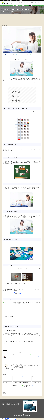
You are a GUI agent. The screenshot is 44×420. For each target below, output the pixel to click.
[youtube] (40, 0)
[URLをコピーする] (38, 54)
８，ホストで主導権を (14, 99)
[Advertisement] (22, 19)
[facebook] (38, 0)
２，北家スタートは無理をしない (15, 91)
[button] (5, 54)
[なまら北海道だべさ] (7, 2)
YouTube (31, 5)
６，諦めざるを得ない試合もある (15, 96)
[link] (11, 369)
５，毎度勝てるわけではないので (15, 95)
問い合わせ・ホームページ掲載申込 (26, 415)
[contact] (41, 0)
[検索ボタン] (41, 3)
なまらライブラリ (4, 11)
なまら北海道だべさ (6, 369)
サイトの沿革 (20, 415)
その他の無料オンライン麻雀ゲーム (16, 100)
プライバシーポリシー (16, 415)
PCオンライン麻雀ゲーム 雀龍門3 (16, 101)
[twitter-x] (39, 0)
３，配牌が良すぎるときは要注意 (15, 92)
